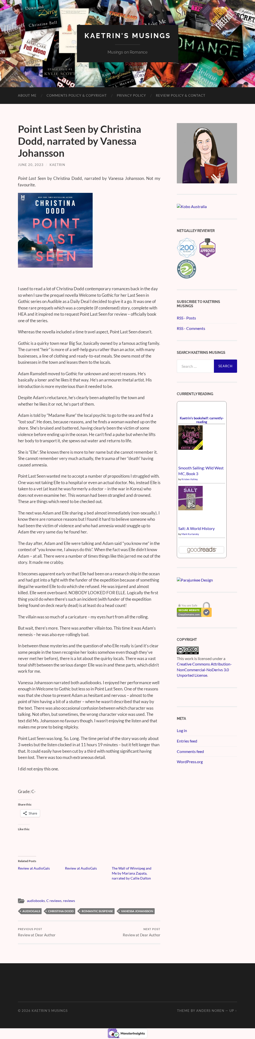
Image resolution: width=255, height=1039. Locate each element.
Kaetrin (57, 165)
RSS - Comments (191, 328)
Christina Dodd (61, 911)
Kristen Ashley (190, 479)
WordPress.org (190, 761)
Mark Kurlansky (190, 533)
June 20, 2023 (31, 165)
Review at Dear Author (37, 932)
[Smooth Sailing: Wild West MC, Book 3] (190, 448)
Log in (182, 730)
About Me (27, 95)
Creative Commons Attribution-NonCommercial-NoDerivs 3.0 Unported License (204, 669)
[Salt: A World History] (190, 508)
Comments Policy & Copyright (77, 95)
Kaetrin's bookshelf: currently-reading (202, 420)
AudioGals (31, 911)
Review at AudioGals (34, 868)
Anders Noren (210, 1011)
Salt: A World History (196, 528)
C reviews (54, 901)
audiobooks (36, 901)
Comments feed (190, 751)
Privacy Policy (131, 95)
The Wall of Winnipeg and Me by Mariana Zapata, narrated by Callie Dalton (131, 873)
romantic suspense (97, 911)
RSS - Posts (186, 317)
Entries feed (187, 741)
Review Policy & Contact (180, 95)
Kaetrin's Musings (127, 36)
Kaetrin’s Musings (50, 1011)
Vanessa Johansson (137, 911)
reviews (69, 901)
